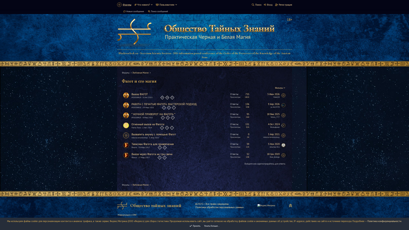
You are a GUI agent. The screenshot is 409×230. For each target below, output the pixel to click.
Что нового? (143, 4)
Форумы (127, 4)
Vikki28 (276, 97)
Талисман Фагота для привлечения (152, 144)
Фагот (134, 147)
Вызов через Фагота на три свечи (151, 154)
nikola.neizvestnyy (139, 137)
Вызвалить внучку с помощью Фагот (153, 134)
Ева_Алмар (275, 157)
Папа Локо (136, 127)
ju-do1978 (275, 107)
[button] (151, 5)
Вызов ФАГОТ (139, 94)
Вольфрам (275, 127)
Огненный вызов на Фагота (147, 124)
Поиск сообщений (159, 11)
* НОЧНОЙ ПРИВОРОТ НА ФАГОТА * (153, 114)
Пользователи (167, 4)
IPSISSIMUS (136, 97)
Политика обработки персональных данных (219, 207)
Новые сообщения (135, 11)
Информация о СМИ (127, 215)
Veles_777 (275, 117)
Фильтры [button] (279, 88)
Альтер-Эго (275, 147)
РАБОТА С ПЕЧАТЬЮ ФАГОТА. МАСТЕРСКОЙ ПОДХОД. (164, 104)
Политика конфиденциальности (384, 221)
